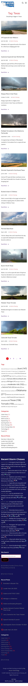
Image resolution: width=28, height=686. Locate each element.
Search (5, 560)
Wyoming (14, 406)
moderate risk (16, 384)
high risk (12, 376)
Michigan (11, 381)
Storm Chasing (14, 41)
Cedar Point (15, 371)
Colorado (4, 373)
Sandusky (4, 397)
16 (20, 358)
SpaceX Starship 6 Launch (11, 619)
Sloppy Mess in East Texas (9, 94)
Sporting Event (5, 423)
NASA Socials (4, 418)
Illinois (20, 376)
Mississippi (4, 384)
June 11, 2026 (4, 529)
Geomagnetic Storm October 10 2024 (15, 624)
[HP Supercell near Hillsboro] (14, 22)
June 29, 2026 (4, 477)
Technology (4, 429)
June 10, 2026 (4, 533)
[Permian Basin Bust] (14, 213)
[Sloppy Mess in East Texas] (14, 78)
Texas (15, 400)
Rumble (6, 565)
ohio (14, 390)
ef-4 (8, 373)
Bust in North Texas (7, 266)
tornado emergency (19, 404)
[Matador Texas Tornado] (14, 287)
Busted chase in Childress (9, 192)
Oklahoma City (10, 394)
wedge (9, 406)
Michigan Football (20, 381)
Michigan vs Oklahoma (7, 445)
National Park (8, 387)
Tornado (7, 403)
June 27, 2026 (4, 483)
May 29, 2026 (4, 545)
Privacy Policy (4, 568)
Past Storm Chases (7, 574)
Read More (4, 51)
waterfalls (4, 406)
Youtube (11, 565)
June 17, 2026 (4, 518)
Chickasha (22, 371)
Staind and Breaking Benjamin (9, 447)
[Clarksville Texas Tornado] (14, 322)
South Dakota (20, 397)
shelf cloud (11, 397)
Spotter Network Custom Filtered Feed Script (13, 609)
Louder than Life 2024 (10, 629)
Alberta (3, 368)
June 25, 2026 (4, 487)
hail (6, 376)
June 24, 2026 (4, 493)
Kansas (11, 379)
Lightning (4, 381)
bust (22, 368)
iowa (5, 379)
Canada (9, 371)
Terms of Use (18, 565)
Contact (12, 568)
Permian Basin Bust (7, 229)
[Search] (22, 2)
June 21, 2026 (4, 502)
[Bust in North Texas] (14, 250)
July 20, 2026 (4, 462)
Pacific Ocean (20, 394)
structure (5, 400)
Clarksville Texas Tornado (9, 338)
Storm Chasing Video (6, 427)
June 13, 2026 (4, 524)
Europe (12, 373)
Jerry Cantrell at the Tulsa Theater (14, 614)
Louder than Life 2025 (7, 441)
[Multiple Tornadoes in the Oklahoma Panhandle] (14, 115)
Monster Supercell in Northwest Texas (13, 170)
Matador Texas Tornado (8, 303)
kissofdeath (21, 379)
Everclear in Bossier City (7, 439)
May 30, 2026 (4, 539)
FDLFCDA (18, 373)
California (4, 371)
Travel (2, 431)
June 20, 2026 (4, 510)
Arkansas (8, 368)
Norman (9, 390)
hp (17, 376)
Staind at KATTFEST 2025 (7, 443)
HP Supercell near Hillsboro (9, 38)
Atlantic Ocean (14, 368)
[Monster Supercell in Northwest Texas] (14, 154)
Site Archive (5, 660)
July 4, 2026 (4, 470)
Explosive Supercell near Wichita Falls (12, 57)
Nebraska (18, 387)
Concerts (3, 416)
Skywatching (4, 421)
